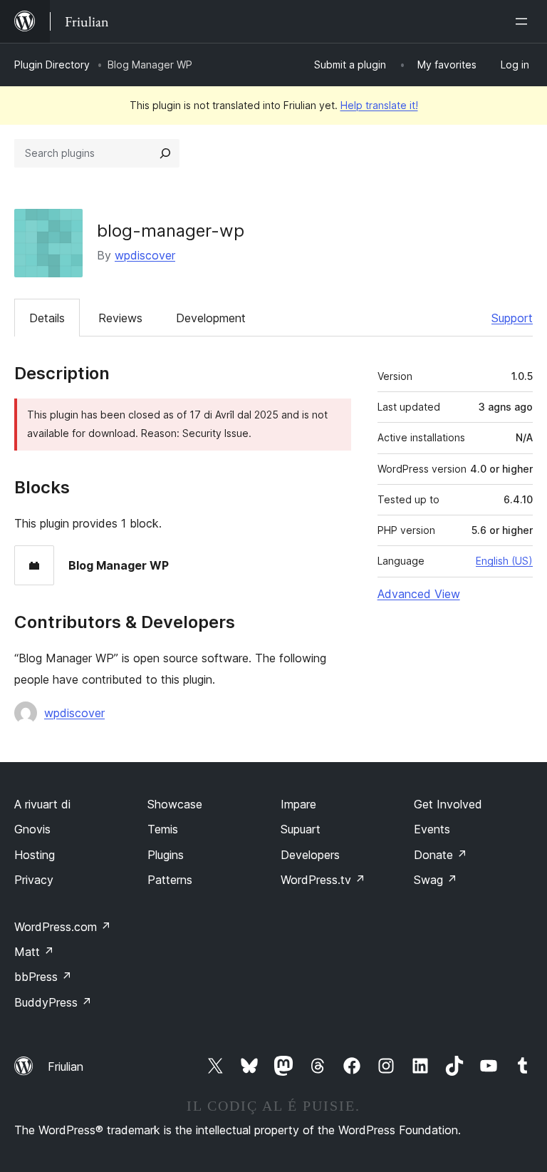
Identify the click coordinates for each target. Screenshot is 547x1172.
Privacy (33, 880)
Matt (34, 952)
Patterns (169, 880)
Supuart (301, 829)
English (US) (504, 561)
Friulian (65, 1066)
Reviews (120, 318)
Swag (435, 880)
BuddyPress (53, 1002)
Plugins (165, 855)
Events (432, 829)
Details (47, 318)
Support (512, 318)
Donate (440, 855)
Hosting (34, 855)
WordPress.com (62, 927)
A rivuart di (42, 804)
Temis (162, 829)
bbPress (43, 977)
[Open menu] (524, 21)
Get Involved (448, 804)
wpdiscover (145, 255)
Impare (298, 804)
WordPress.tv (323, 880)
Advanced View (418, 594)
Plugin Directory (52, 64)
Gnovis (32, 829)
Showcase (174, 804)
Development (211, 318)
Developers (310, 855)
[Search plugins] (165, 153)
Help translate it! (379, 105)
